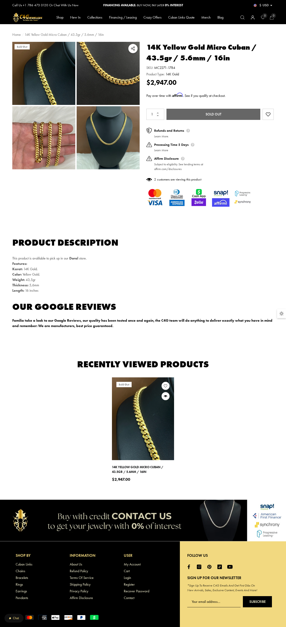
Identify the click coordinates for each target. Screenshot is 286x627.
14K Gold (172, 74)
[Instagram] (200, 566)
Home (16, 34)
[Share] (132, 48)
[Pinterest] (210, 566)
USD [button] (264, 5)
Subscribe (257, 601)
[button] (271, 5)
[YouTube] (231, 566)
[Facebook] (190, 566)
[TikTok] (221, 566)
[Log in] (253, 17)
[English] (255, 5)
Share (132, 48)
